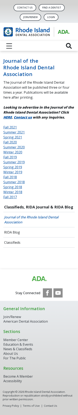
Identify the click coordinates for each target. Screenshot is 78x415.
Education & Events (18, 344)
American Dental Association (25, 321)
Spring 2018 (12, 187)
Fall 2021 (10, 127)
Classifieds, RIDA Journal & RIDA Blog (38, 206)
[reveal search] (69, 46)
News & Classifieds (17, 349)
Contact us (23, 117)
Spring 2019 (12, 167)
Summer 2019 (14, 162)
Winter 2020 (12, 152)
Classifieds (12, 242)
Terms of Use (31, 406)
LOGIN (51, 17)
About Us (10, 353)
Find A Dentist (51, 7)
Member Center (15, 340)
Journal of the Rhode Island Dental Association (31, 219)
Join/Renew (30, 17)
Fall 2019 (10, 157)
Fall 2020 (10, 142)
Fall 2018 (10, 177)
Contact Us (25, 7)
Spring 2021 (12, 137)
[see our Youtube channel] (58, 292)
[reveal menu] (9, 46)
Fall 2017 (10, 197)
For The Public (14, 358)
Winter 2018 (12, 192)
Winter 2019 (12, 172)
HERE (7, 117)
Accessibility (12, 381)
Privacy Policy (11, 406)
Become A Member (18, 376)
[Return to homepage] (39, 32)
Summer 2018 (14, 182)
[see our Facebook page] (47, 292)
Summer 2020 (14, 147)
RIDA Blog (12, 232)
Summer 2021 (14, 132)
